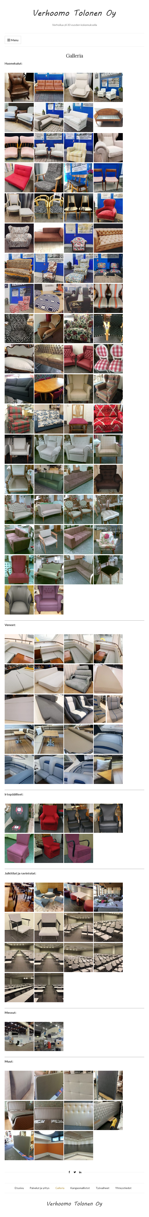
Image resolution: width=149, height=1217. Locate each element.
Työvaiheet (102, 1188)
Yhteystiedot (123, 1188)
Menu (14, 40)
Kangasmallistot (80, 1188)
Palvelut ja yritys (39, 1188)
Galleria (59, 1188)
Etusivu (19, 1188)
